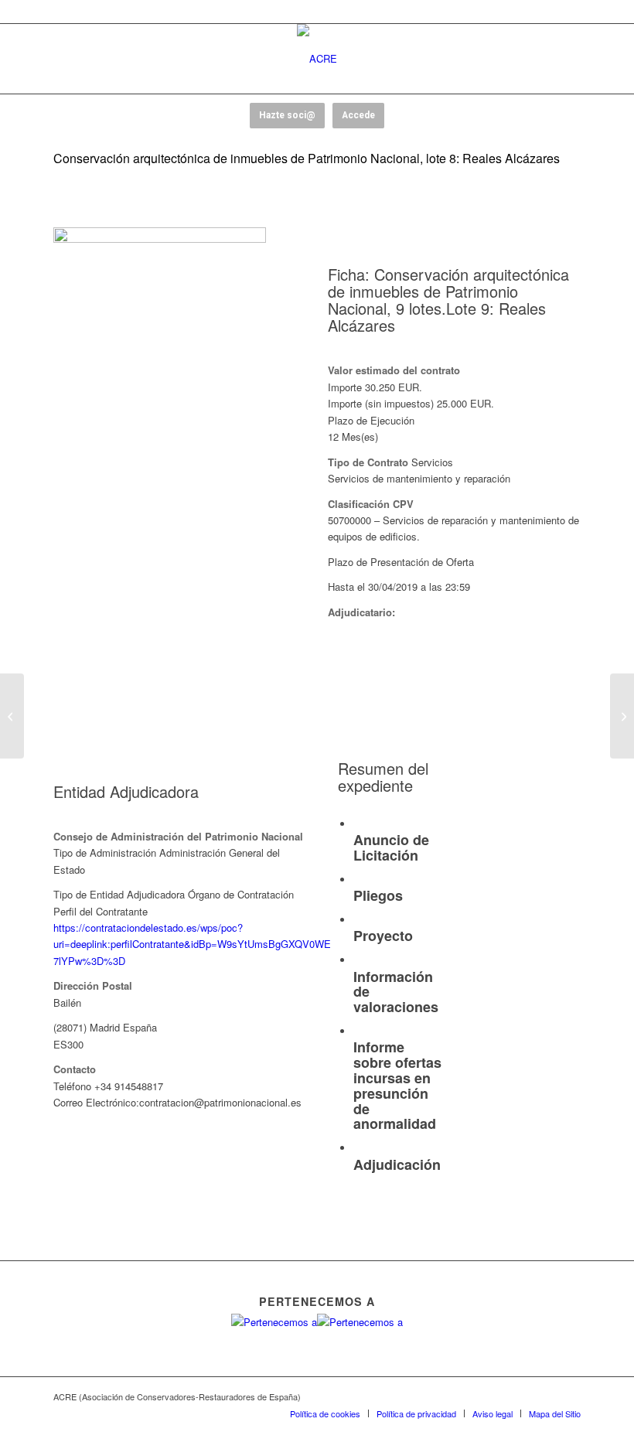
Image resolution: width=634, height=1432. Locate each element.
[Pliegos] (357, 880)
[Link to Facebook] (476, 1396)
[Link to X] (499, 1396)
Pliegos (378, 895)
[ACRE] (317, 59)
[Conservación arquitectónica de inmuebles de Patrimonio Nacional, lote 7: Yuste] (12, 716)
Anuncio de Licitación (391, 847)
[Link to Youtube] (522, 1396)
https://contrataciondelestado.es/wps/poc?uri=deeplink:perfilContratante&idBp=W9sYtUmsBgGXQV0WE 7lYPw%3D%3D (192, 944)
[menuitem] (325, 1413)
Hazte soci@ (287, 115)
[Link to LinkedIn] (569, 1396)
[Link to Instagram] (545, 1396)
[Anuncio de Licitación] (357, 824)
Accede (358, 115)
